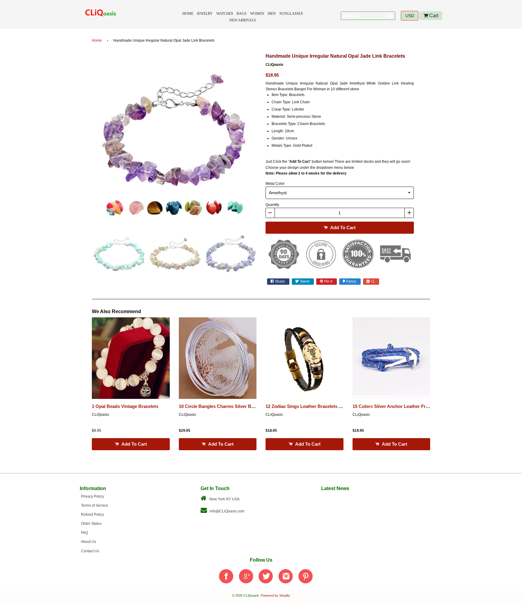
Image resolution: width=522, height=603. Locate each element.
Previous (83, 137)
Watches (224, 13)
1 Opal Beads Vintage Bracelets (125, 406)
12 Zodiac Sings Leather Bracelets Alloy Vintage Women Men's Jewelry (340, 406)
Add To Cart (342, 227)
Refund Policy (92, 514)
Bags (241, 13)
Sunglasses (291, 13)
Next (265, 137)
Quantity (272, 205)
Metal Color (275, 183)
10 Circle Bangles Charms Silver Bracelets (223, 406)
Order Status (91, 523)
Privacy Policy (92, 496)
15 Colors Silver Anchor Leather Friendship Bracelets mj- (413, 406)
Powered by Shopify (275, 595)
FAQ (84, 533)
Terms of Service (94, 505)
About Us (88, 542)
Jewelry (205, 13)
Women (257, 13)
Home (187, 13)
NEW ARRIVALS (242, 20)
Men (272, 13)
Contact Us (90, 551)
